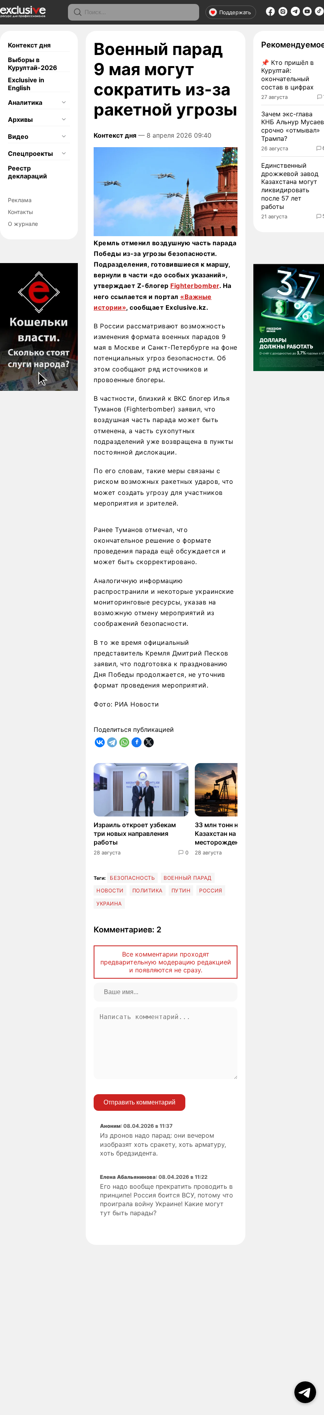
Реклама (20, 200)
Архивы (20, 119)
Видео (18, 136)
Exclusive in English (26, 84)
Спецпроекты (30, 153)
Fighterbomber (194, 286)
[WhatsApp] (124, 742)
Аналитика (25, 102)
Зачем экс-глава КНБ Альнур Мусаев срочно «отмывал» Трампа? (292, 126)
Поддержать (235, 12)
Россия (210, 890)
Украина (109, 903)
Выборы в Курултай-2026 (32, 64)
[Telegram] (295, 13)
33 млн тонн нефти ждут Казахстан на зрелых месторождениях (233, 834)
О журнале (23, 223)
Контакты (20, 211)
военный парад (188, 878)
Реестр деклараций (27, 172)
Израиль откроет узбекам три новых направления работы (135, 834)
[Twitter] (149, 742)
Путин (181, 890)
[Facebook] (270, 14)
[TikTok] (319, 13)
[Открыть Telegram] (305, 1392)
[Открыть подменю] (63, 102)
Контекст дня (29, 45)
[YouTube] (307, 14)
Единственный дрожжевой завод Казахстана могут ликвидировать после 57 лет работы (289, 185)
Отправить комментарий (139, 1102)
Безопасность (132, 878)
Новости (110, 890)
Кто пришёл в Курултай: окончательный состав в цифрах (287, 75)
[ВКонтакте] (100, 742)
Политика (147, 890)
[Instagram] (283, 14)
